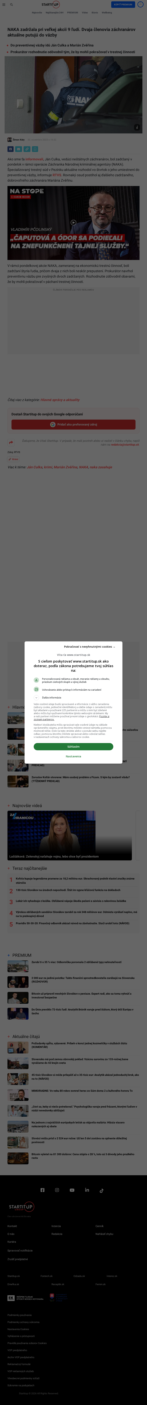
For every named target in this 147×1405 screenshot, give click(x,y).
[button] (73, 697)
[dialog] (73, 702)
